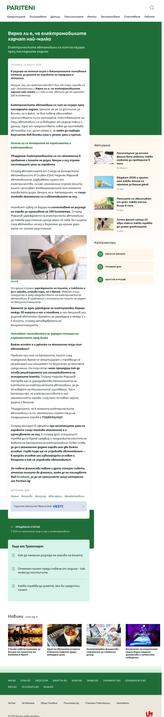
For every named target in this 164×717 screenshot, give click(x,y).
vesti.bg (30, 617)
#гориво (26, 496)
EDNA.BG (25, 680)
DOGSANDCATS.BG (135, 680)
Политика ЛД (71, 703)
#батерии (55, 496)
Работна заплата (115, 254)
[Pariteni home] (20, 8)
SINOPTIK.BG (60, 680)
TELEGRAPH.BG (30, 687)
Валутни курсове (115, 279)
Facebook (22, 477)
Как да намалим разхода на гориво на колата (50, 555)
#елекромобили (74, 496)
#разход (40, 496)
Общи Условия (49, 703)
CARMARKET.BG (111, 680)
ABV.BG (12, 680)
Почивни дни (113, 266)
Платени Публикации (97, 703)
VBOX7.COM (41, 680)
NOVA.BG (48, 687)
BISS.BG (12, 687)
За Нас (12, 703)
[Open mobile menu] (152, 8)
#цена (15, 496)
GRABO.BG (92, 680)
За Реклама (28, 703)
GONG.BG (77, 680)
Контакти (123, 703)
